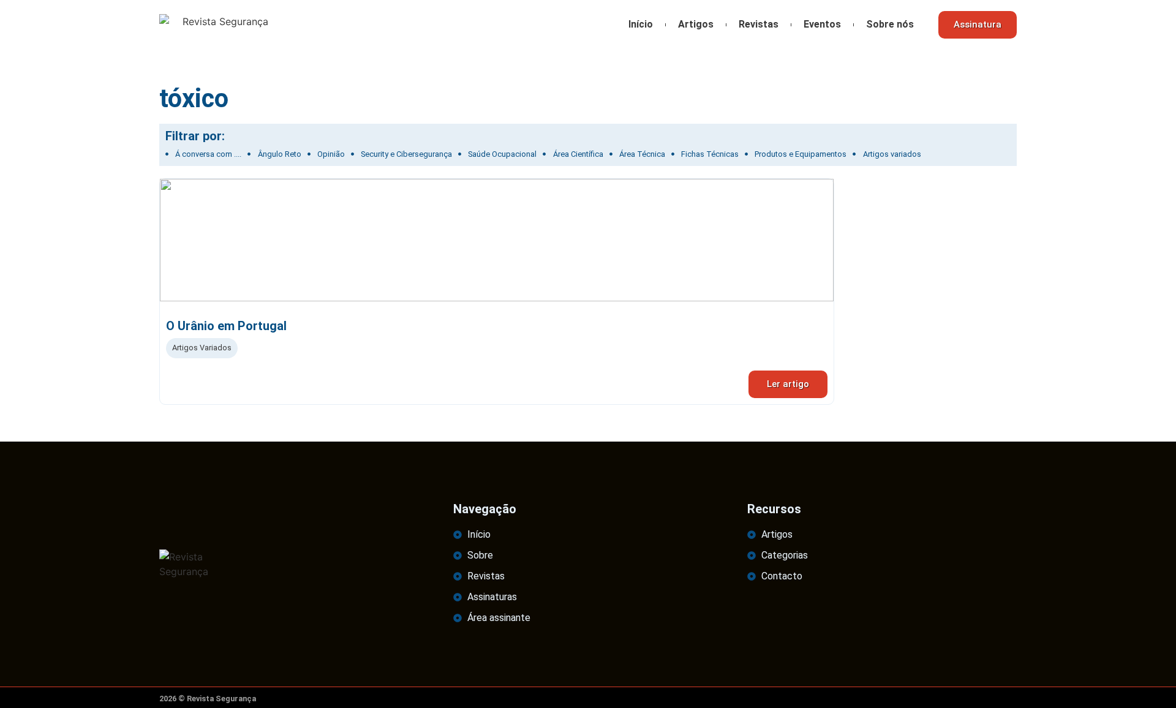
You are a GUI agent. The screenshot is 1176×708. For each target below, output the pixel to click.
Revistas (758, 24)
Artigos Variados (202, 347)
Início (640, 24)
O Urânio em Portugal (226, 325)
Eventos (822, 24)
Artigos (696, 24)
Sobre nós (890, 24)
